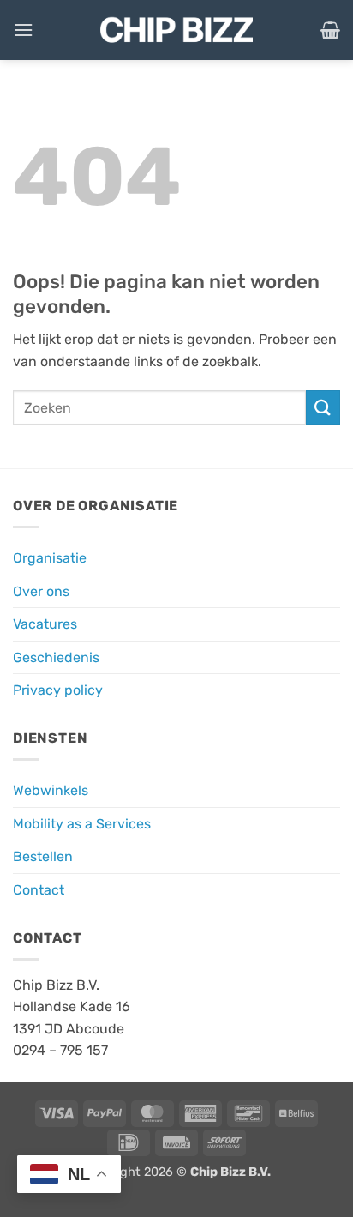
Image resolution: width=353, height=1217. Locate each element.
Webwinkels (50, 790)
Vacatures (45, 624)
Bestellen (43, 856)
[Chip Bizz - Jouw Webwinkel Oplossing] (176, 30)
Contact (38, 890)
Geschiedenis (56, 657)
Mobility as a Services (82, 824)
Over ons (41, 591)
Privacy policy (58, 690)
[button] (23, 30)
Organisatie (50, 558)
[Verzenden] (323, 407)
